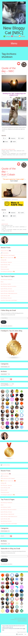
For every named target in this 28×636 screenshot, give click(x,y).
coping (14, 150)
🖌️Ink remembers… (5, 253)
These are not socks (5, 269)
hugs (9, 153)
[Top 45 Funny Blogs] (5, 464)
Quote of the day (11, 149)
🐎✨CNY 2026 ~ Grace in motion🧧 (8, 257)
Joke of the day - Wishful (6, 284)
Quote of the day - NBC (5, 295)
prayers (13, 154)
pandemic (4, 154)
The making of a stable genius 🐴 (7, 271)
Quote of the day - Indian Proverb (7, 291)
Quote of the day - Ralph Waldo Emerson (9, 293)
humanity (17, 226)
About (2, 281)
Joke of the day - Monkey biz (6, 279)
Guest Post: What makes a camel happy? (9, 300)
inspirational (13, 153)
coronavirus (19, 150)
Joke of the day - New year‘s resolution (8, 286)
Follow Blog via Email (8, 310)
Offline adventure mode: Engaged (8, 255)
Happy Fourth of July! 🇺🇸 (6, 250)
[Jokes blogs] (9, 459)
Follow (3, 322)
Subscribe (4, 560)
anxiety (7, 150)
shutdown (21, 154)
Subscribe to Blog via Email (10, 548)
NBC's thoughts (5, 149)
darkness (4, 152)
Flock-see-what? (4, 266)
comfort (11, 150)
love (20, 153)
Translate (11, 385)
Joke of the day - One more (6, 298)
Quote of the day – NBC (9, 70)
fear (8, 226)
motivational (10, 229)
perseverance (9, 154)
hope (13, 226)
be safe (3, 225)
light (17, 153)
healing (5, 153)
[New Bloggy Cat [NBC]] (14, 13)
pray (18, 229)
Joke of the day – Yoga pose (6, 262)
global (10, 226)
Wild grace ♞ (3, 259)
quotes (17, 154)
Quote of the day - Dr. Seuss (6, 288)
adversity (3, 150)
